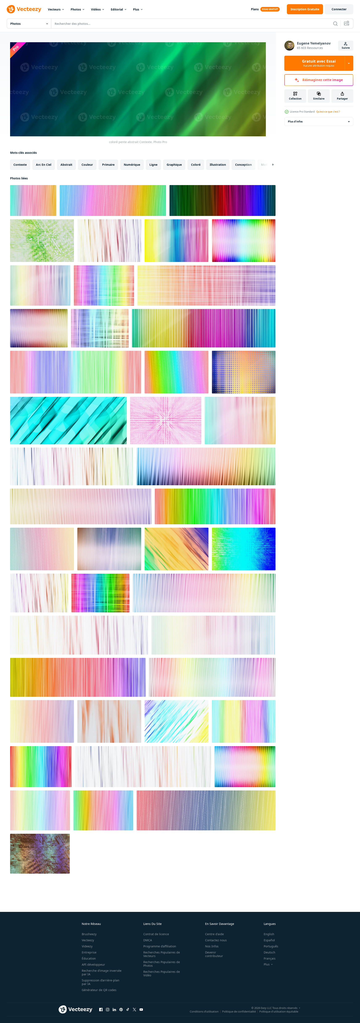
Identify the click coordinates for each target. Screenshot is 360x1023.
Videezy (87, 946)
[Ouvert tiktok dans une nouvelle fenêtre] (127, 1009)
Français (270, 958)
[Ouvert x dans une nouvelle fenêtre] (134, 1009)
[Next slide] (269, 164)
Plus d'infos (295, 121)
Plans (255, 9)
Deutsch (269, 952)
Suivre (346, 48)
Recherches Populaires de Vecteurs (161, 954)
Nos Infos (212, 946)
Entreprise (89, 952)
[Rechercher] (335, 23)
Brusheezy (89, 934)
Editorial (117, 9)
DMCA (147, 940)
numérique (132, 164)
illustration (218, 164)
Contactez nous (216, 940)
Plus (136, 9)
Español (269, 940)
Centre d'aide (214, 934)
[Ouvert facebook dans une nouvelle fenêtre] (101, 1009)
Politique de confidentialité (239, 1011)
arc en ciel (43, 164)
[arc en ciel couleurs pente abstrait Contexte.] (113, 200)
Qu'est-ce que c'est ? (328, 111)
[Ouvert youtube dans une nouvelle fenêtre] (141, 1009)
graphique (174, 164)
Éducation (89, 958)
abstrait (66, 164)
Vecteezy (88, 940)
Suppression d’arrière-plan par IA (100, 982)
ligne (153, 164)
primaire (108, 164)
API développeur (93, 964)
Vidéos (96, 9)
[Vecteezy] (24, 9)
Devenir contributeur (214, 954)
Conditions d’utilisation (204, 1011)
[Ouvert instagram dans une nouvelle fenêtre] (107, 1009)
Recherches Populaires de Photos (161, 964)
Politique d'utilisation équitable (278, 1011)
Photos (76, 9)
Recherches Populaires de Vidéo (161, 973)
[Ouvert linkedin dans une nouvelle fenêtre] (114, 1009)
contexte (20, 164)
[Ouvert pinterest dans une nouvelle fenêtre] (121, 1009)
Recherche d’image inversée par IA (101, 972)
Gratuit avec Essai (319, 63)
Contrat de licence (156, 934)
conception (243, 164)
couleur (87, 164)
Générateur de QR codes (99, 990)
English (269, 934)
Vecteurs (54, 9)
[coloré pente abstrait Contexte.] (33, 200)
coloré (195, 164)
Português (271, 946)
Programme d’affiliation (159, 946)
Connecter (339, 9)
